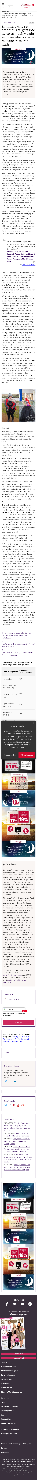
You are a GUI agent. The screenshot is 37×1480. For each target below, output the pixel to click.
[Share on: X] (27, 265)
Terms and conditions (9, 1406)
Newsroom (6, 11)
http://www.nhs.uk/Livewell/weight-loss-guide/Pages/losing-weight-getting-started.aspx (17, 635)
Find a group (5, 1362)
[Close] (33, 723)
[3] (2, 650)
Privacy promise (7, 1411)
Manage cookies (10, 755)
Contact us (5, 1398)
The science (5, 1383)
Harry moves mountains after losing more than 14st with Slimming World (17, 1141)
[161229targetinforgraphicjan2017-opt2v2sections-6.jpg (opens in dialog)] (18, 56)
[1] (2, 633)
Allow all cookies (27, 755)
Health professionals (9, 1434)
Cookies (4, 1415)
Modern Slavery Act (8, 1423)
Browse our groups (8, 1367)
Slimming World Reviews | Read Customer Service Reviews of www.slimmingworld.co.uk (16, 1039)
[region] (32, 23)
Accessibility (6, 1419)
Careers (4, 1448)
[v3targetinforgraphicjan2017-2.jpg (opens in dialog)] (18, 799)
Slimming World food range (11, 1392)
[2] (2, 642)
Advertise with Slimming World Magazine (17, 1444)
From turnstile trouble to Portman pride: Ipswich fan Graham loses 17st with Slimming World (17, 1149)
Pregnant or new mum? (10, 1429)
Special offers (6, 1379)
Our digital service (8, 1375)
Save (25, 1011)
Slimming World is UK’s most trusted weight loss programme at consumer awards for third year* (17, 1167)
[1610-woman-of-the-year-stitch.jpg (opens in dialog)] (18, 405)
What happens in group (9, 1371)
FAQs (3, 1402)
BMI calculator (6, 1388)
